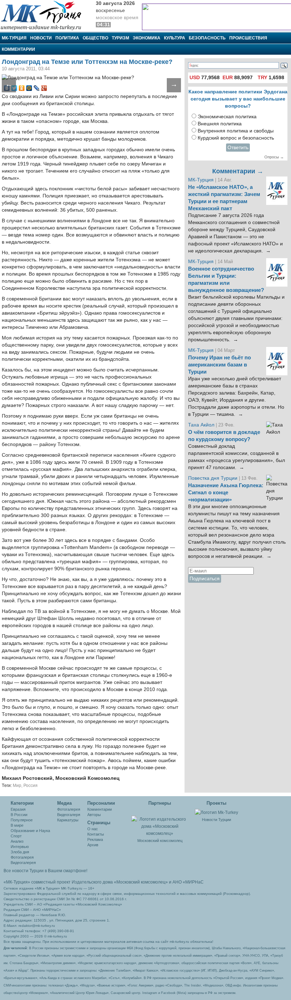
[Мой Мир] (29, 88)
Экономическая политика (227, 116)
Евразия (18, 809)
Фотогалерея (22, 857)
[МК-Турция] (44, 15)
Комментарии (18, 49)
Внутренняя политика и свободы (236, 131)
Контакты (95, 834)
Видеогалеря (68, 814)
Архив (92, 845)
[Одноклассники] (22, 88)
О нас (92, 829)
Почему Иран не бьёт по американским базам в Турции (219, 365)
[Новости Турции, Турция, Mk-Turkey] (216, 812)
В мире (17, 825)
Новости (41, 38)
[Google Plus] (44, 88)
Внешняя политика (220, 123)
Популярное (22, 820)
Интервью (20, 846)
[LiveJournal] (36, 88)
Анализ (17, 841)
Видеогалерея (23, 862)
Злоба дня (20, 852)
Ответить (237, 147)
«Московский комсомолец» (141, 882)
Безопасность (207, 38)
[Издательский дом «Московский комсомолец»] (159, 822)
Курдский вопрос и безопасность (236, 138)
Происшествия (248, 38)
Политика (67, 38)
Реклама (95, 839)
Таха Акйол (201, 425)
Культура (174, 38)
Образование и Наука (30, 830)
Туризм (120, 38)
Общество (95, 38)
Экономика (146, 38)
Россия (30, 785)
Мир (17, 785)
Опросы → (274, 157)
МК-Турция (14, 38)
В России (19, 814)
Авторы (94, 814)
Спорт (16, 836)
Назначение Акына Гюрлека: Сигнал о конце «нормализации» (225, 492)
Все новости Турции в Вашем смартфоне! (45, 870)
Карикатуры (67, 820)
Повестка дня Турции (213, 478)
